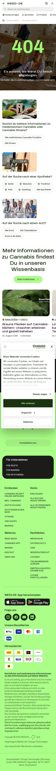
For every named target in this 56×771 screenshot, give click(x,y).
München (27, 184)
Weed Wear (11, 539)
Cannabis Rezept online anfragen (14, 495)
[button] (28, 20)
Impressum (36, 539)
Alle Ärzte (9, 230)
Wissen (9, 548)
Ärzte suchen (13, 505)
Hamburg (26, 190)
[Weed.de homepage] (15, 3)
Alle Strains (10, 143)
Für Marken (12, 470)
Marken (9, 526)
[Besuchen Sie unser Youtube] (24, 617)
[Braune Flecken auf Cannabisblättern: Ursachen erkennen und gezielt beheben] (26, 303)
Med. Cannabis (13, 501)
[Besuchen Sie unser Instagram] (8, 617)
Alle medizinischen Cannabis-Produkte (23, 137)
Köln (10, 190)
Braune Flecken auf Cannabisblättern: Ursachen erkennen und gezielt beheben (25, 328)
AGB (32, 548)
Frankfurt (45, 184)
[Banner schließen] (52, 347)
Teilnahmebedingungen (39, 562)
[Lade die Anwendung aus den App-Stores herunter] (15, 602)
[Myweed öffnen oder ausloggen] (52, 3)
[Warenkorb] (46, 3)
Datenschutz (38, 543)
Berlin (10, 184)
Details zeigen (40, 394)
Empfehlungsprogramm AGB (40, 569)
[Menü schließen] (3, 3)
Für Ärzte (12, 466)
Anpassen (26, 412)
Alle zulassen (28, 403)
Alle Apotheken (44, 190)
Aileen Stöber (11, 319)
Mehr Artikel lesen (26, 279)
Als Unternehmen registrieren (40, 506)
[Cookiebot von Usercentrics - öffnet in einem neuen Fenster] (34, 346)
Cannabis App (12, 543)
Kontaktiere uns (28, 443)
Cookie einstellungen (38, 576)
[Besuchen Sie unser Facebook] (16, 617)
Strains (9, 517)
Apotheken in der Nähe (14, 511)
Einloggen (36, 494)
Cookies (35, 557)
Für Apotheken (14, 475)
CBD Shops (11, 521)
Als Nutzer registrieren (38, 499)
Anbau (24, 319)
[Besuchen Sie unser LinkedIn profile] (32, 617)
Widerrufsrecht (40, 552)
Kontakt (9, 552)
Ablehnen (28, 422)
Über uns (10, 557)
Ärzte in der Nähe (13, 236)
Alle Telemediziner (28, 230)
